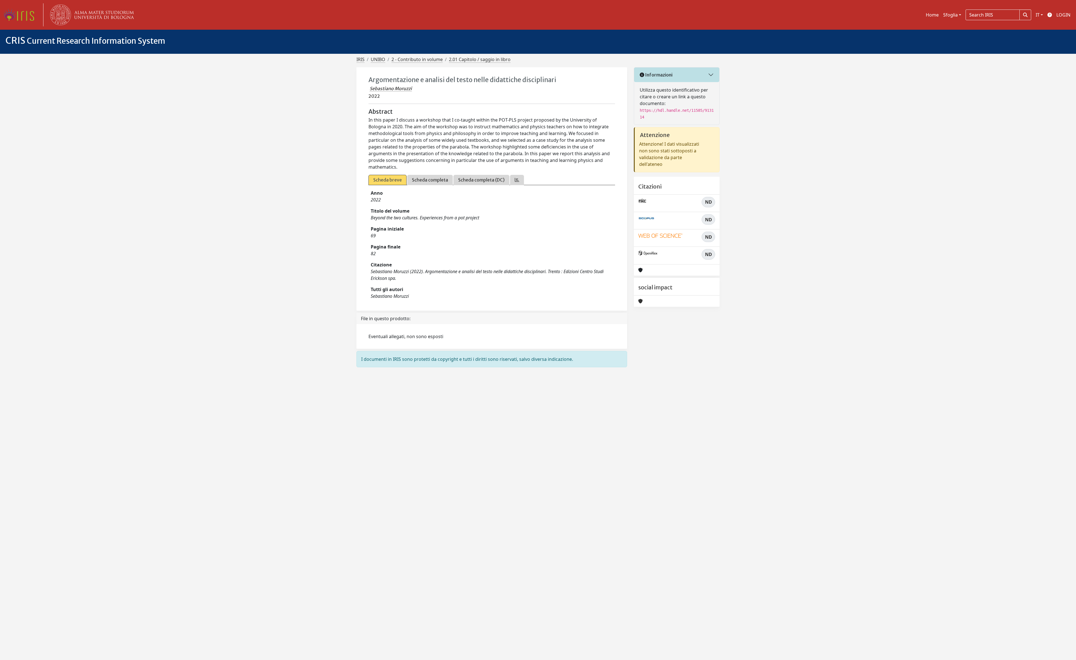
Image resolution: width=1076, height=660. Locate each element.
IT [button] (1038, 15)
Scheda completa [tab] (430, 180)
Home (932, 15)
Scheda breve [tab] (387, 180)
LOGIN (1063, 15)
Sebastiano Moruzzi (391, 88)
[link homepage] (21, 15)
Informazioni (658, 75)
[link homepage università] (90, 14)
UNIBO (378, 59)
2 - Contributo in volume (417, 59)
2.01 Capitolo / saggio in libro (480, 59)
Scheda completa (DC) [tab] (481, 180)
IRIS (360, 59)
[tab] (517, 180)
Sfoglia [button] (950, 15)
